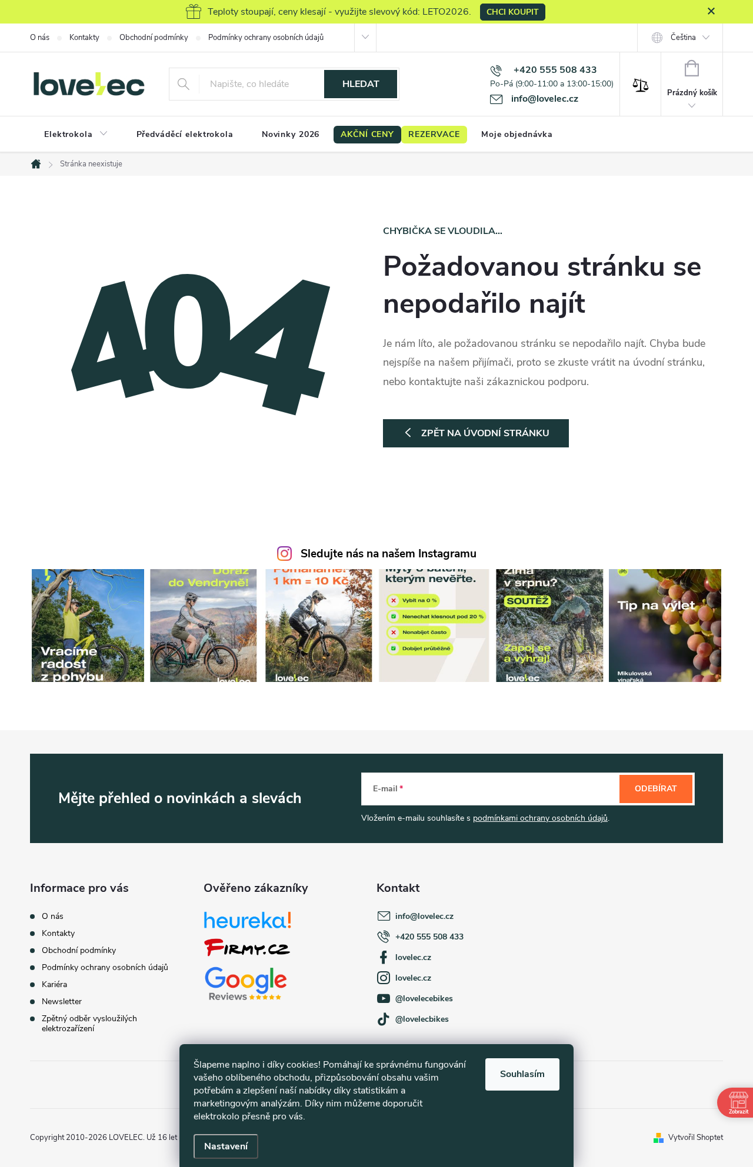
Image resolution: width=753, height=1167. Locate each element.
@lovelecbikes (422, 1019)
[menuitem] (76, 134)
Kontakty (84, 37)
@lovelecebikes (424, 998)
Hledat (360, 84)
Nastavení (226, 1146)
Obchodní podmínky (153, 37)
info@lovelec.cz (424, 916)
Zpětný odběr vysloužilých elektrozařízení (89, 1023)
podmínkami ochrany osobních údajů (540, 818)
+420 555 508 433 (429, 936)
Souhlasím (522, 1074)
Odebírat (656, 788)
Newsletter (62, 1001)
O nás (39, 37)
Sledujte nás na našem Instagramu (389, 553)
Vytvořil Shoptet (695, 1137)
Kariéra (54, 984)
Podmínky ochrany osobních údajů (266, 37)
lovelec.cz (413, 957)
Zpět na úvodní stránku (485, 433)
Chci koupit (513, 12)
